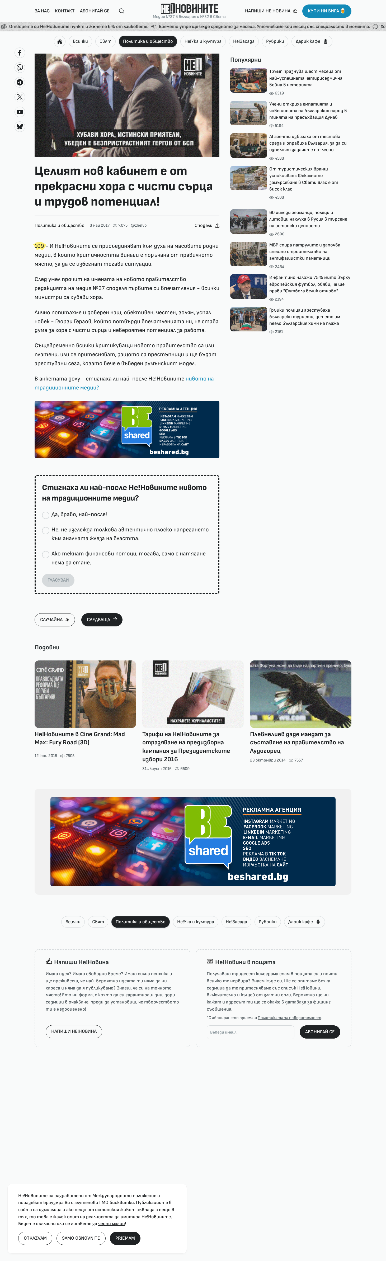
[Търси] (119, 11)
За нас (42, 11)
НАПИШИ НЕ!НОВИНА (74, 1031)
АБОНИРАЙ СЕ (320, 1032)
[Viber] (20, 67)
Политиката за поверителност (289, 1017)
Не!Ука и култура (203, 41)
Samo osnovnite (81, 1238)
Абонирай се (95, 11)
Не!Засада (244, 41)
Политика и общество (148, 41)
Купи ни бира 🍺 (327, 11)
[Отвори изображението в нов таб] (127, 106)
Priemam (125, 1238)
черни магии (111, 1223)
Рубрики (275, 41)
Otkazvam (35, 1238)
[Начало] (59, 41)
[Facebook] (20, 52)
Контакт (65, 11)
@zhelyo (139, 225)
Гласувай (58, 580)
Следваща (98, 619)
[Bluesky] (20, 126)
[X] (20, 97)
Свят (105, 41)
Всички (80, 41)
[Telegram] (20, 82)
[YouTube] (20, 112)
